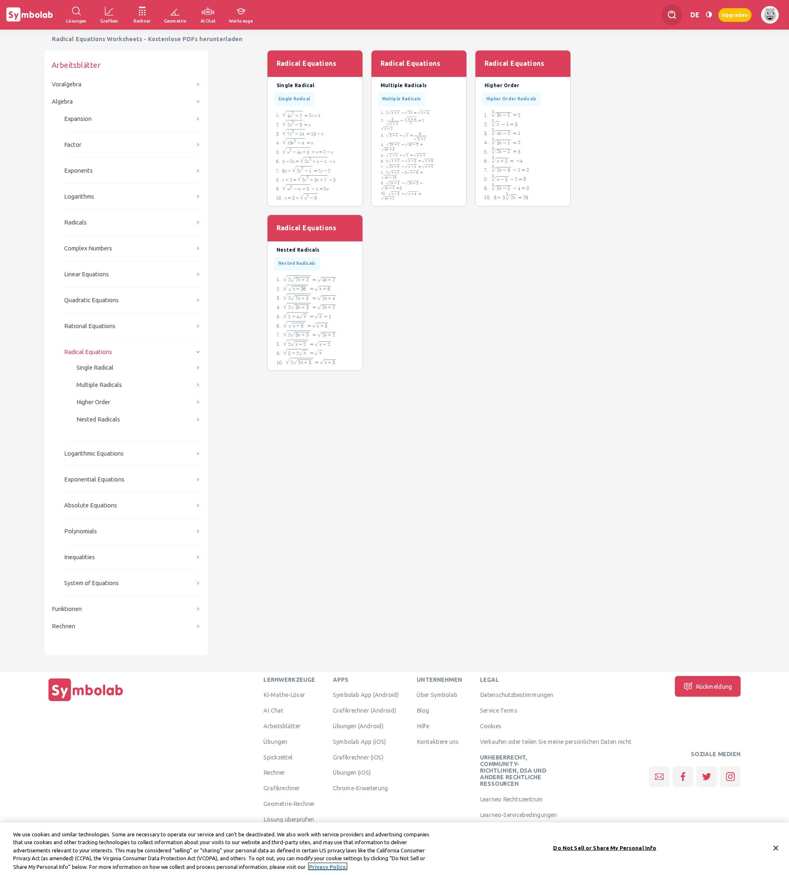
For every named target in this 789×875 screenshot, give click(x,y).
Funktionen (67, 608)
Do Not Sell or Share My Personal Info (604, 848)
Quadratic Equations (91, 299)
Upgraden (735, 15)
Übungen (275, 741)
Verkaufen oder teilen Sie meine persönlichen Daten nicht (555, 741)
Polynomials (80, 531)
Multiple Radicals (99, 384)
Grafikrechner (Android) (365, 710)
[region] (394, 848)
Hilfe (423, 725)
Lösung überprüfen (288, 819)
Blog (423, 710)
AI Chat (273, 710)
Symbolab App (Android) (366, 695)
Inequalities (79, 556)
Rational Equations (89, 325)
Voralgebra (66, 84)
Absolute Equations (90, 505)
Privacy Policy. (327, 866)
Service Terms (498, 710)
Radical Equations (88, 351)
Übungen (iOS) (352, 772)
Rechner (274, 772)
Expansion (78, 118)
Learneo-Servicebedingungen (518, 814)
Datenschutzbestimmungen (516, 695)
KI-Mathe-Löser (284, 695)
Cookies (490, 725)
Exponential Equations (94, 479)
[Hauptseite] (85, 701)
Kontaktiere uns (438, 741)
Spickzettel (277, 757)
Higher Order (93, 401)
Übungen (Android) (358, 725)
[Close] (776, 848)
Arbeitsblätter (281, 725)
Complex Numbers (88, 248)
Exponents (78, 170)
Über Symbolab (437, 695)
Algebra (62, 101)
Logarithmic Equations (94, 453)
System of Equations (91, 582)
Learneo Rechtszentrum (511, 799)
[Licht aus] (709, 14)
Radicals (75, 222)
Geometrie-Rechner (289, 803)
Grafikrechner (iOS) (358, 757)
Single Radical (94, 367)
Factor (72, 144)
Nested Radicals (98, 419)
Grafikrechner (281, 788)
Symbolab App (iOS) (359, 741)
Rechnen (63, 626)
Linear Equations (86, 274)
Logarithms (79, 196)
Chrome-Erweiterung (360, 788)
